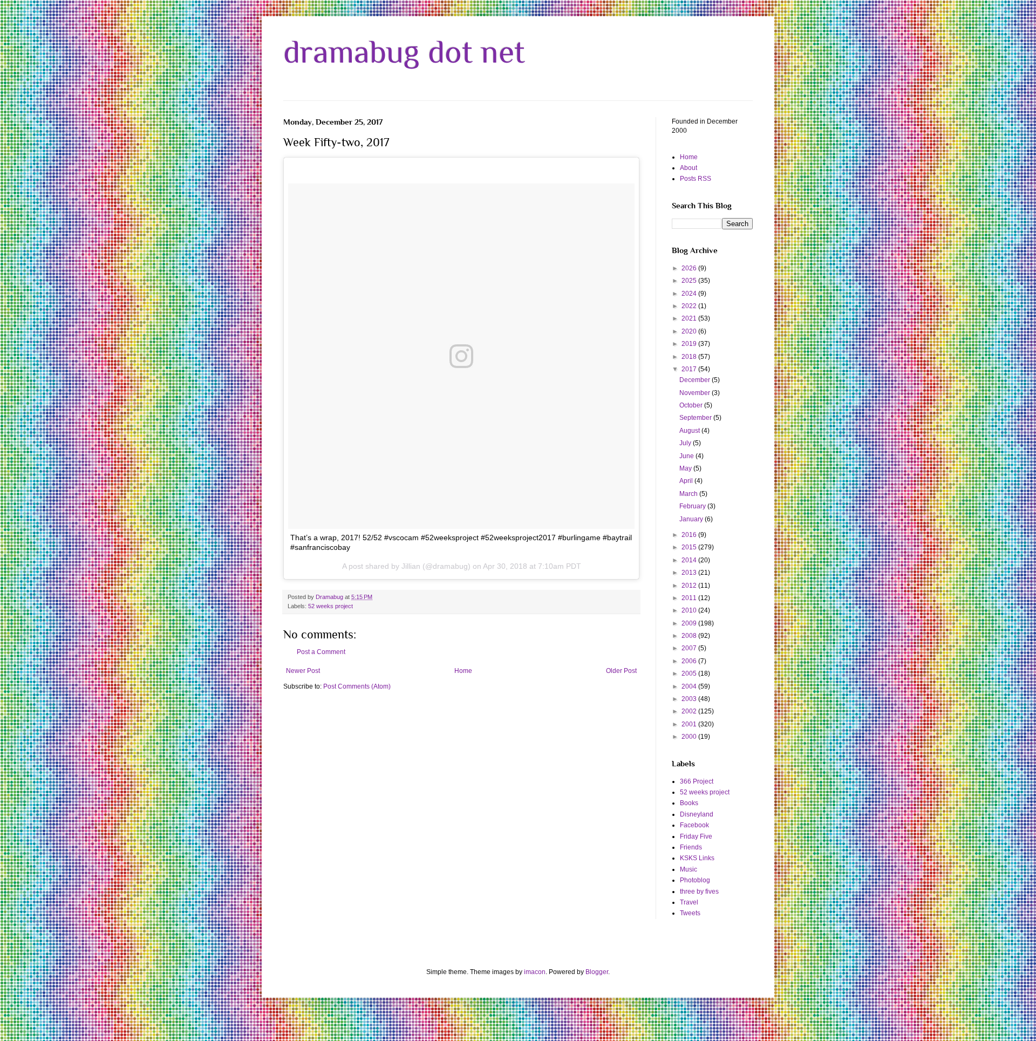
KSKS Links (697, 858)
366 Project (696, 781)
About (688, 168)
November (695, 393)
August (690, 430)
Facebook (694, 825)
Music (688, 869)
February (693, 506)
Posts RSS (695, 178)
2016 (689, 535)
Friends (691, 847)
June (687, 456)
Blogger (596, 972)
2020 (689, 331)
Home (463, 671)
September (696, 417)
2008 (689, 635)
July (686, 443)
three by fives (699, 891)
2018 (689, 356)
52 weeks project (330, 606)
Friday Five (696, 836)
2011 (689, 598)
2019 (689, 344)
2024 (689, 293)
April (686, 481)
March (689, 494)
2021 (689, 318)
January (692, 519)
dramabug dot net (404, 51)
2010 (689, 610)
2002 (689, 711)
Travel (689, 902)
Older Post (621, 671)
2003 (689, 699)
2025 (689, 280)
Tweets (690, 913)
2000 (689, 736)
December (695, 380)
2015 (689, 547)
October (691, 405)
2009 (689, 623)
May (686, 468)
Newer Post (303, 671)
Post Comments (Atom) (357, 686)
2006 (689, 661)
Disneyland (696, 814)
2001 (689, 724)
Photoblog (695, 880)
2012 (689, 585)
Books (689, 803)
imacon (535, 972)
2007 (689, 648)
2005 (689, 673)
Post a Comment (321, 652)
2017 (689, 369)
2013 (689, 572)
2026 (689, 268)
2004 (689, 686)
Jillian (410, 566)
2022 (689, 306)
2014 (689, 560)
